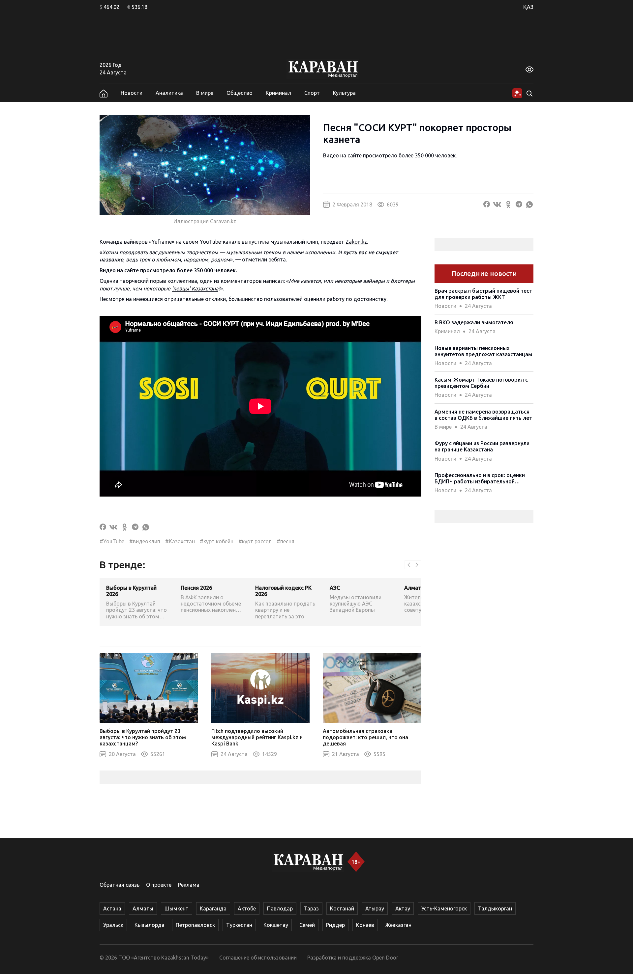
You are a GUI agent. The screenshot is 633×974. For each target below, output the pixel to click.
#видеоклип (144, 541)
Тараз (311, 908)
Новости (131, 93)
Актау (402, 908)
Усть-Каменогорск (444, 908)
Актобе (247, 908)
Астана (112, 908)
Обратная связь (119, 885)
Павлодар (280, 908)
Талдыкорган (495, 908)
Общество (239, 93)
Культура (344, 93)
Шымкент (177, 908)
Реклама (188, 885)
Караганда (213, 908)
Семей (307, 925)
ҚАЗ (528, 7)
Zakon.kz (356, 242)
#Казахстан (180, 541)
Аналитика (169, 93)
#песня (285, 541)
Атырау (374, 908)
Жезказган (398, 925)
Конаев (365, 925)
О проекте (158, 885)
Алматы (143, 908)
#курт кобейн (216, 541)
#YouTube (112, 541)
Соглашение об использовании (258, 957)
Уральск (113, 925)
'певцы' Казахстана (195, 288)
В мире (204, 93)
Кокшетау (275, 925)
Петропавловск (195, 925)
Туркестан (239, 925)
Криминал (278, 93)
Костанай (342, 908)
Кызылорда (150, 925)
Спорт (312, 93)
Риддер (335, 925)
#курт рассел (255, 541)
